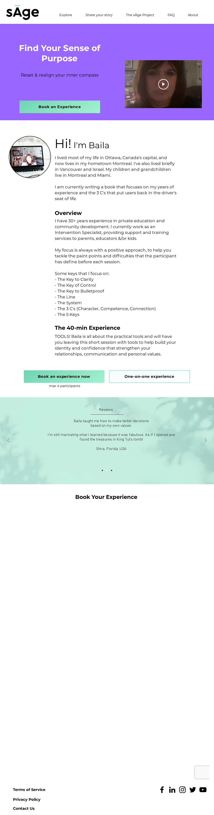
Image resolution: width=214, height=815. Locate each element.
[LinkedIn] (172, 789)
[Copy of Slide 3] (111, 470)
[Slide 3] (107, 470)
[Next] (206, 440)
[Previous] (8, 440)
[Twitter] (192, 789)
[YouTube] (203, 789)
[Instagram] (182, 789)
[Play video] (163, 84)
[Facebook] (162, 789)
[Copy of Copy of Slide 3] (102, 470)
